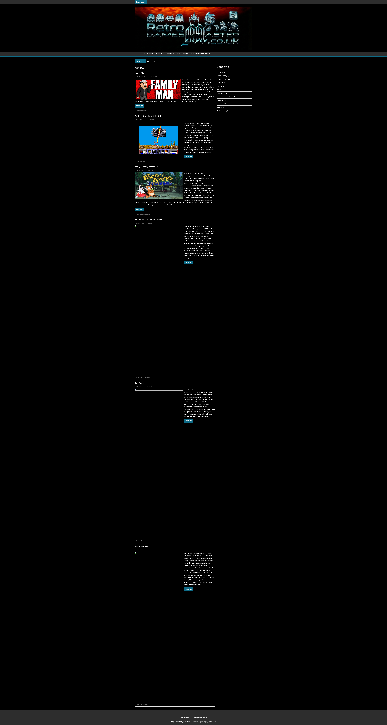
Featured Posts (147, 54)
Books (185, 54)
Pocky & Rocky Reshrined (146, 166)
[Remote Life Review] (159, 553)
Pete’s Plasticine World (200, 54)
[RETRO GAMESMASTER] (136, 53)
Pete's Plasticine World (225, 97)
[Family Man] (158, 80)
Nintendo (220, 93)
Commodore (221, 76)
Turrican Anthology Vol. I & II (148, 116)
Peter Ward (154, 76)
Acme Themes (213, 722)
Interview (220, 86)
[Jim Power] (159, 390)
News (219, 90)
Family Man (140, 73)
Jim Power (139, 383)
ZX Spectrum (221, 111)
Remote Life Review (144, 546)
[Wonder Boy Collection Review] (159, 226)
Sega (219, 107)
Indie (178, 54)
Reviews (170, 54)
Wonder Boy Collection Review (148, 219)
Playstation (221, 100)
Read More (139, 106)
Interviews (160, 54)
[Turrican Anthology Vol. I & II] (159, 123)
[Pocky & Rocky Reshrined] (159, 173)
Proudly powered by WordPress (180, 722)
